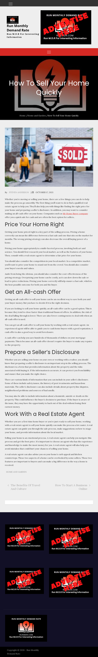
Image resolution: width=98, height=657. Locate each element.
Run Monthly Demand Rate (18, 27)
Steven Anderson (19, 192)
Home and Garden (16, 472)
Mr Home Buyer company (75, 213)
